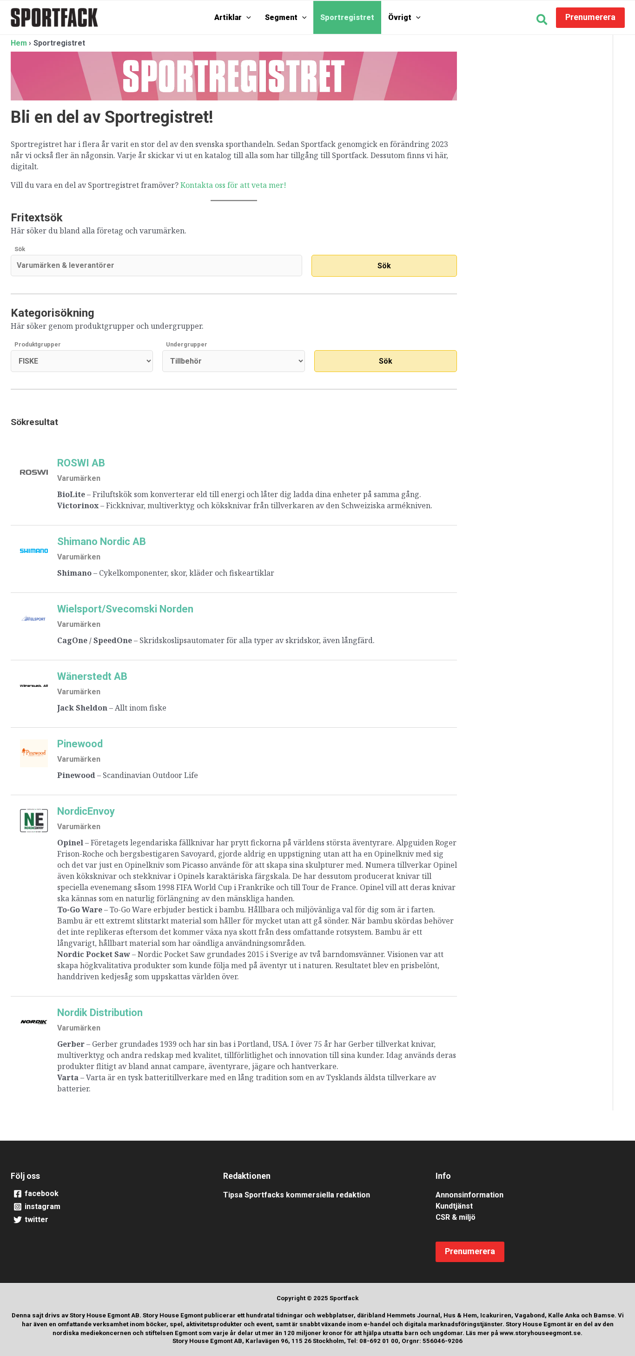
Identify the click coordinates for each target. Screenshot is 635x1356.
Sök (19, 249)
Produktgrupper (37, 344)
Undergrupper (186, 344)
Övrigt (399, 17)
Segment (281, 17)
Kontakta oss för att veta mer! (233, 185)
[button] (246, 17)
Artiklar (228, 17)
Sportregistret (347, 17)
